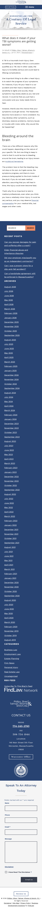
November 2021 (11, 534)
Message (8, 839)
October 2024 (10, 384)
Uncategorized (11, 676)
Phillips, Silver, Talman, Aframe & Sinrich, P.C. (23, 898)
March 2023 (9, 463)
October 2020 (10, 591)
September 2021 (11, 543)
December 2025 (11, 322)
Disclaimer (9, 867)
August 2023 (10, 441)
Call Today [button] (11, 7)
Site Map (16, 903)
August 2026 (10, 287)
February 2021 (10, 574)
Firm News (9, 663)
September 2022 (12, 490)
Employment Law (12, 654)
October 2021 (10, 538)
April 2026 (8, 304)
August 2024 (10, 393)
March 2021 (9, 569)
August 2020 (10, 600)
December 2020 (11, 582)
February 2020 (10, 627)
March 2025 (9, 362)
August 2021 (10, 547)
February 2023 (10, 468)
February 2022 (10, 521)
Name (7, 803)
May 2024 (8, 401)
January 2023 (10, 472)
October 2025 (10, 331)
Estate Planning (11, 658)
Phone (7, 815)
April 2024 (8, 406)
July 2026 (8, 291)
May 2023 (8, 454)
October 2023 (10, 432)
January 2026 (10, 318)
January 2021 (10, 578)
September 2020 (12, 596)
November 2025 (11, 326)
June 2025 (9, 348)
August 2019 (10, 640)
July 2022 (8, 499)
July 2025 (8, 344)
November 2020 (11, 587)
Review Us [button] (21, 894)
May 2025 (8, 353)
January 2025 (10, 370)
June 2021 (8, 556)
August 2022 (10, 494)
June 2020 (9, 609)
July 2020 (8, 604)
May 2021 (8, 560)
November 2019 (11, 631)
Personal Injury (27, 52)
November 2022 (11, 481)
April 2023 (8, 459)
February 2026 (10, 313)
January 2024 (10, 419)
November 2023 (11, 428)
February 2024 (10, 415)
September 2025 (12, 335)
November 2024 (11, 379)
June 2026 (9, 296)
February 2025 (10, 366)
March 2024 (9, 410)
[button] (30, 7)
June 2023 (9, 450)
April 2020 (8, 618)
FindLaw (31, 905)
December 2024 (11, 375)
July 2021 (8, 551)
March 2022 (9, 516)
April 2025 (8, 357)
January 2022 (10, 525)
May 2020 (8, 613)
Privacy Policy (25, 903)
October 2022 (10, 485)
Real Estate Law (12, 672)
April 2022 (8, 512)
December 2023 (11, 423)
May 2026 (8, 300)
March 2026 (9, 309)
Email (7, 827)
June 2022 (9, 503)
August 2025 (10, 340)
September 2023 (12, 437)
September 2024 (12, 388)
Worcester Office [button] (21, 757)
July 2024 (8, 397)
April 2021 (8, 565)
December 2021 (11, 529)
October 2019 (10, 635)
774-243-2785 (21, 726)
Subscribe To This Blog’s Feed (18, 686)
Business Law (10, 650)
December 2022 (11, 476)
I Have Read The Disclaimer (20, 872)
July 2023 (8, 446)
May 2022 (8, 507)
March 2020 (9, 622)
